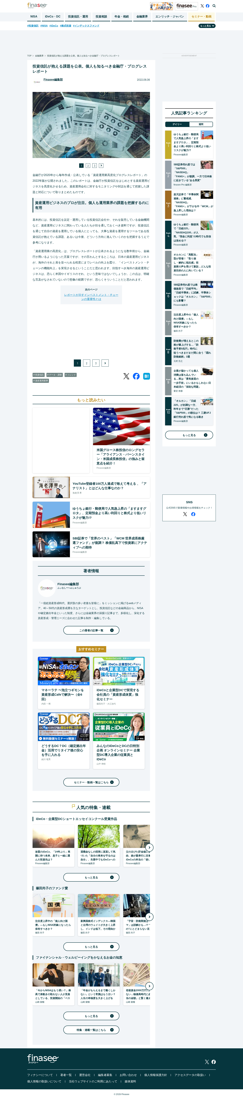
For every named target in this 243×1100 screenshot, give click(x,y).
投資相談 (101, 16)
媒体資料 (130, 1081)
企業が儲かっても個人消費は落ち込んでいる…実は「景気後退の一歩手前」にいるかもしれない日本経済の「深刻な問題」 (192, 378)
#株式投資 (65, 25)
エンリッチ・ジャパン (169, 16)
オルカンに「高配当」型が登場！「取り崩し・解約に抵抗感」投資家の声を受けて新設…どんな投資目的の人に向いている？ (192, 262)
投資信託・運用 (78, 16)
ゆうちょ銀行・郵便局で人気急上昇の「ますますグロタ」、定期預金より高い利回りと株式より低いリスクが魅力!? (192, 142)
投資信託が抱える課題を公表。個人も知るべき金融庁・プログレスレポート (83, 56)
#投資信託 (33, 25)
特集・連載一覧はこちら (91, 1029)
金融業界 (142, 16)
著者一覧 (66, 1074)
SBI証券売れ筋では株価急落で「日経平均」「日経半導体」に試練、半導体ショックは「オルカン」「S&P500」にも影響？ (193, 292)
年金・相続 (122, 16)
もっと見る (91, 877)
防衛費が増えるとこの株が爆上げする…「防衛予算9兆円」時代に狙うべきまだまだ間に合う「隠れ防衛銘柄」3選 (192, 348)
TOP (29, 56)
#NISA (44, 25)
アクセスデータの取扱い (190, 1074)
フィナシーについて (40, 1074)
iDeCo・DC (52, 16)
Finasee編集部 (53, 79)
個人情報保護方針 (155, 1074)
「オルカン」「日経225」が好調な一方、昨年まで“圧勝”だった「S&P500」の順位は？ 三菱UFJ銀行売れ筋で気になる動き (192, 408)
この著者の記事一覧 (91, 630)
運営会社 (85, 1074)
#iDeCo (53, 25)
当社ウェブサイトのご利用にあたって (93, 1081)
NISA (33, 16)
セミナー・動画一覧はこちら (91, 782)
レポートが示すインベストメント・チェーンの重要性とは (91, 296)
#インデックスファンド (86, 25)
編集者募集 (105, 1074)
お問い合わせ (128, 1074)
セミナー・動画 (202, 16)
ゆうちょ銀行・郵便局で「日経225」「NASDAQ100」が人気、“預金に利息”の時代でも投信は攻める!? (192, 232)
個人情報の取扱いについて (44, 1081)
